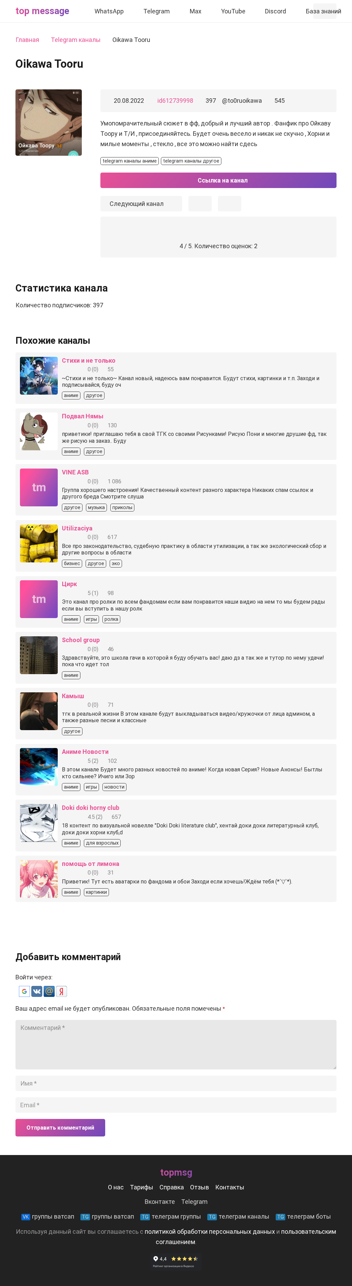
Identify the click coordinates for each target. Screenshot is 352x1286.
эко (116, 564)
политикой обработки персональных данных (210, 1231)
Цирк (69, 583)
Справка (172, 1187)
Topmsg (176, 1172)
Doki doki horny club (90, 807)
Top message (42, 11)
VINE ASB (75, 472)
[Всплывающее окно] (200, 203)
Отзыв (199, 1187)
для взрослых (102, 843)
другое (94, 395)
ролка (111, 619)
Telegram (194, 1201)
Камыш (73, 696)
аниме (71, 395)
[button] (25, 994)
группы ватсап (48, 1216)
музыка (96, 507)
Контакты (229, 1187)
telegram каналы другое (191, 161)
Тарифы (141, 1187)
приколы (122, 507)
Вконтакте (160, 1201)
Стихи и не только (89, 360)
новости (114, 787)
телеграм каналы (239, 1216)
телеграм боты (304, 1216)
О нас (116, 1187)
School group (81, 640)
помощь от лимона (90, 863)
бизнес (72, 564)
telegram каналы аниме (129, 161)
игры (91, 619)
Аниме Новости (85, 751)
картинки (96, 892)
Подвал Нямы (82, 416)
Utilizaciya (77, 528)
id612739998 (175, 100)
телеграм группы (171, 1216)
